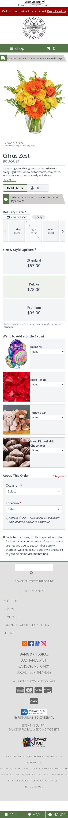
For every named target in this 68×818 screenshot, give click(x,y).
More (7, 179)
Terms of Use (34, 786)
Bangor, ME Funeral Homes (24, 756)
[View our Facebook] (31, 645)
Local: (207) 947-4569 (34, 672)
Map (35, 814)
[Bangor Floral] (34, 39)
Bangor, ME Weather (14, 768)
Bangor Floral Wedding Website (34, 729)
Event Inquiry (33, 725)
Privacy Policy (18, 780)
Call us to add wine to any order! (34, 11)
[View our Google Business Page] (37, 645)
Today (38, 217)
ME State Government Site (50, 768)
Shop (19, 48)
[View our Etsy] (24, 645)
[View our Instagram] (43, 645)
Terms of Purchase (44, 780)
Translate (44, 5)
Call (12, 814)
